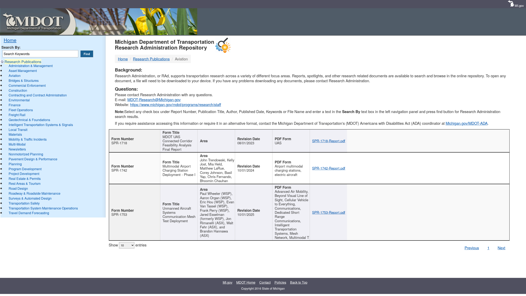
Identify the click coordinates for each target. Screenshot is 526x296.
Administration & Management (31, 65)
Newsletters (17, 149)
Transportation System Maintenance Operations (43, 208)
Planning (15, 164)
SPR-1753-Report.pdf (328, 212)
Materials (15, 134)
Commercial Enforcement (27, 85)
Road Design (18, 188)
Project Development (24, 173)
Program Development (25, 168)
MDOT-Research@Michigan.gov (154, 99)
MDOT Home (245, 282)
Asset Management (23, 70)
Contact (265, 282)
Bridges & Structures (24, 80)
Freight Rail (17, 114)
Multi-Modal (17, 144)
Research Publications (23, 61)
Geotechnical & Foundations (29, 119)
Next (501, 247)
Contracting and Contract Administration (38, 95)
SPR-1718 (119, 142)
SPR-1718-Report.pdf (328, 140)
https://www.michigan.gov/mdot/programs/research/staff (175, 104)
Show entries (127, 244)
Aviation (15, 75)
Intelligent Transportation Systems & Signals (41, 124)
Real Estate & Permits (25, 178)
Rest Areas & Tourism (24, 183)
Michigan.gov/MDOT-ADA (467, 123)
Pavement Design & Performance (33, 159)
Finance (15, 105)
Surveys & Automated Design (30, 198)
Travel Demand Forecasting (29, 212)
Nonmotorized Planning (26, 154)
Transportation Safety (24, 203)
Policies (280, 282)
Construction (18, 90)
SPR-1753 (119, 214)
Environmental (19, 100)
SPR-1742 (119, 170)
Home (10, 40)
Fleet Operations (21, 110)
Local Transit (18, 129)
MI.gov (519, 5)
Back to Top (298, 282)
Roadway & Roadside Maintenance (34, 193)
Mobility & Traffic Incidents (28, 139)
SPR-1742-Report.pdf (328, 168)
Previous (472, 247)
